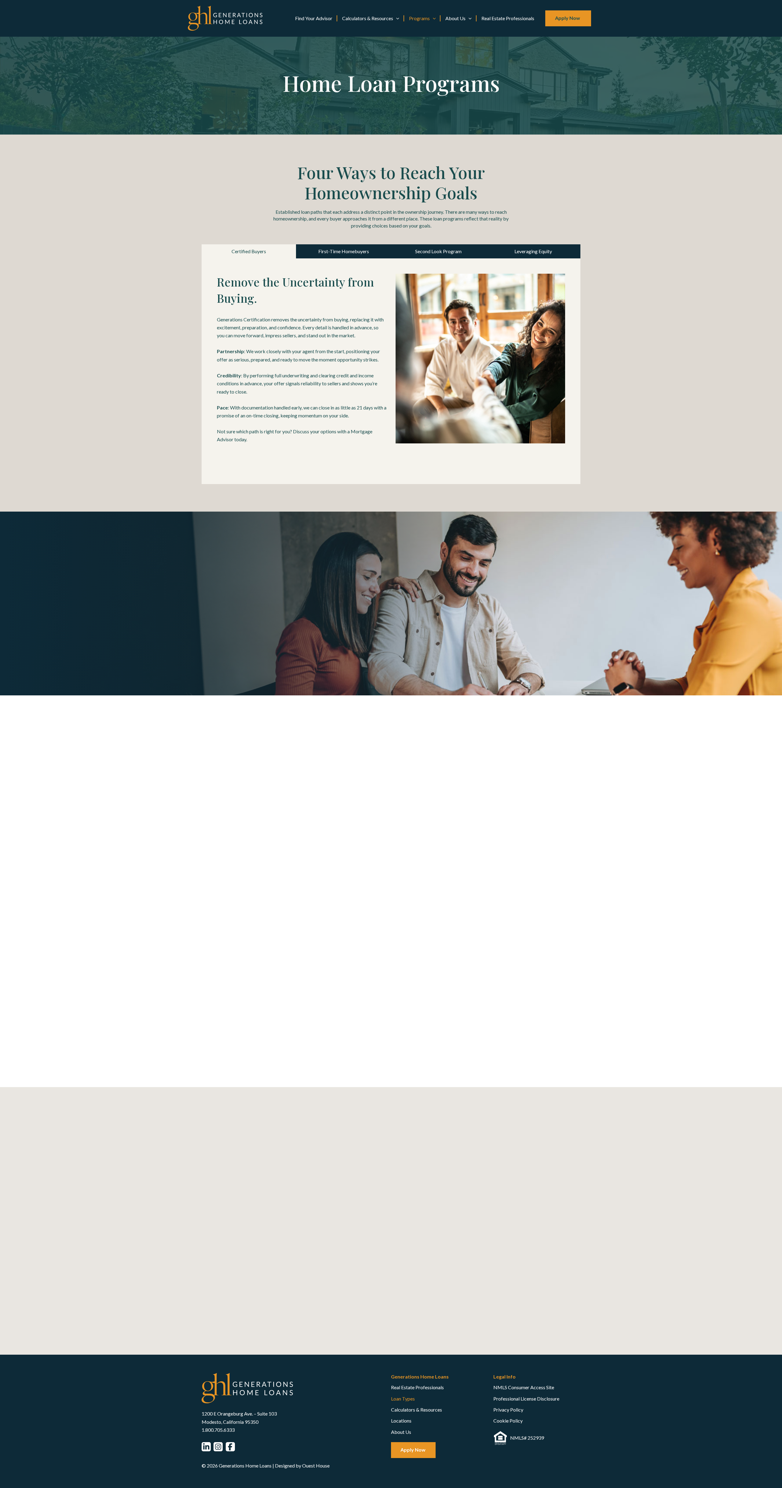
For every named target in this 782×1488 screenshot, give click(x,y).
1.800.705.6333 (218, 1430)
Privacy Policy (508, 1409)
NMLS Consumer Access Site (523, 1387)
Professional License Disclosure (526, 1398)
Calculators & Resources (367, 18)
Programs (419, 18)
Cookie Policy (508, 1420)
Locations (401, 1420)
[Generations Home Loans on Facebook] (230, 1446)
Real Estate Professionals (507, 18)
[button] (396, 18)
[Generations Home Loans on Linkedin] (206, 1446)
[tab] (249, 251)
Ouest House (316, 1465)
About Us (455, 18)
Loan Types (403, 1398)
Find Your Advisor (313, 18)
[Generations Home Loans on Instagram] (218, 1446)
